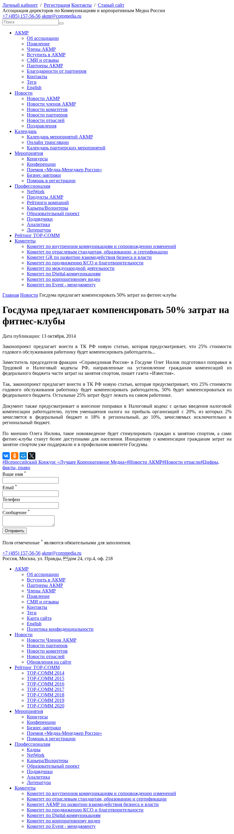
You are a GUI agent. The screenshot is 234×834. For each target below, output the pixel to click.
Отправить (14, 531)
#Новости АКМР (144, 462)
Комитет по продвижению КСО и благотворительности (85, 262)
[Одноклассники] (14, 455)
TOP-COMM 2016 (45, 683)
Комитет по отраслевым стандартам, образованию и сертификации (97, 798)
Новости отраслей (46, 120)
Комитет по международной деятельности (71, 268)
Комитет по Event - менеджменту (61, 284)
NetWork (35, 191)
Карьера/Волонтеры (47, 208)
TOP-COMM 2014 (45, 672)
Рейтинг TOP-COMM (37, 235)
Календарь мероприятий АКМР (60, 136)
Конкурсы (37, 158)
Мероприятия (29, 153)
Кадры (34, 749)
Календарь (26, 131)
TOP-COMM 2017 (45, 689)
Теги (32, 82)
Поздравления (41, 125)
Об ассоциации (43, 38)
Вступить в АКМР (46, 54)
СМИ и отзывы (43, 60)
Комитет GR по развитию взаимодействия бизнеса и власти (89, 257)
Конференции (41, 164)
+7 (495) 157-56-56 (21, 16)
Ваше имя (14, 474)
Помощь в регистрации (51, 180)
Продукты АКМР (45, 197)
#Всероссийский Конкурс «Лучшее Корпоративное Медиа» (64, 462)
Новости (24, 93)
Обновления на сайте (49, 662)
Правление (38, 43)
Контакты (81, 5)
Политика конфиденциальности (60, 629)
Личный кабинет (20, 5)
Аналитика (38, 224)
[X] (31, 455)
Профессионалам (32, 186)
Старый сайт (111, 5)
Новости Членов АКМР (51, 640)
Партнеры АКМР (45, 65)
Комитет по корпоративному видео (63, 279)
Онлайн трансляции (48, 142)
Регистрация (57, 5)
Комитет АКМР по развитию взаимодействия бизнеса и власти (93, 804)
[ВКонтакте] (6, 455)
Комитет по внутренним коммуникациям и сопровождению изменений (101, 246)
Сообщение (16, 512)
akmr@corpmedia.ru (61, 16)
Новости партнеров (47, 114)
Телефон (11, 499)
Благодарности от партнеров (57, 71)
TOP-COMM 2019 (45, 700)
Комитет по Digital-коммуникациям (64, 273)
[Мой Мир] (23, 455)
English (34, 87)
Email (9, 487)
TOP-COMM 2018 (45, 694)
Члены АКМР (41, 49)
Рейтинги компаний (48, 202)
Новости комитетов (47, 109)
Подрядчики (40, 219)
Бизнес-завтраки (44, 175)
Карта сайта (39, 618)
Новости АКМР (43, 98)
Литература (39, 229)
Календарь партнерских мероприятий (66, 147)
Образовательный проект (53, 213)
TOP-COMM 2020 (45, 705)
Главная (10, 295)
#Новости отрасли (181, 462)
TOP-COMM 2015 (45, 678)
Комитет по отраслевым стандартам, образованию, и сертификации (97, 251)
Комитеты (25, 240)
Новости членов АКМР (51, 103)
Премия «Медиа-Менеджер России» (64, 169)
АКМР (22, 32)
